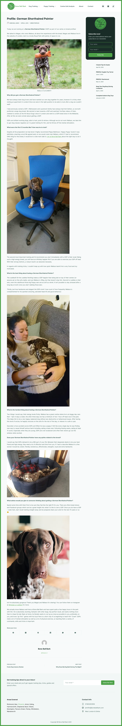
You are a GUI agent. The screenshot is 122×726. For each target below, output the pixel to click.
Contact (90, 6)
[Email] (75, 632)
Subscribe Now (108, 682)
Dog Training (33, 6)
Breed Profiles (34, 23)
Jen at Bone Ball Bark (54, 136)
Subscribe (100, 55)
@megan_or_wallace (15, 605)
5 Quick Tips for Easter (103, 65)
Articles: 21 (44, 653)
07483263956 (90, 704)
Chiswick (21, 704)
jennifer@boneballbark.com (94, 708)
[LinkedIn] (50, 632)
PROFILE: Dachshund (102, 79)
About (81, 6)
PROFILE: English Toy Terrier (104, 72)
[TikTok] (113, 6)
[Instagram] (108, 6)
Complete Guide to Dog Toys (105, 95)
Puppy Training (49, 6)
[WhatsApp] (63, 632)
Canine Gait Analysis (67, 6)
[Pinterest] (38, 632)
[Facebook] (103, 6)
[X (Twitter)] (25, 632)
